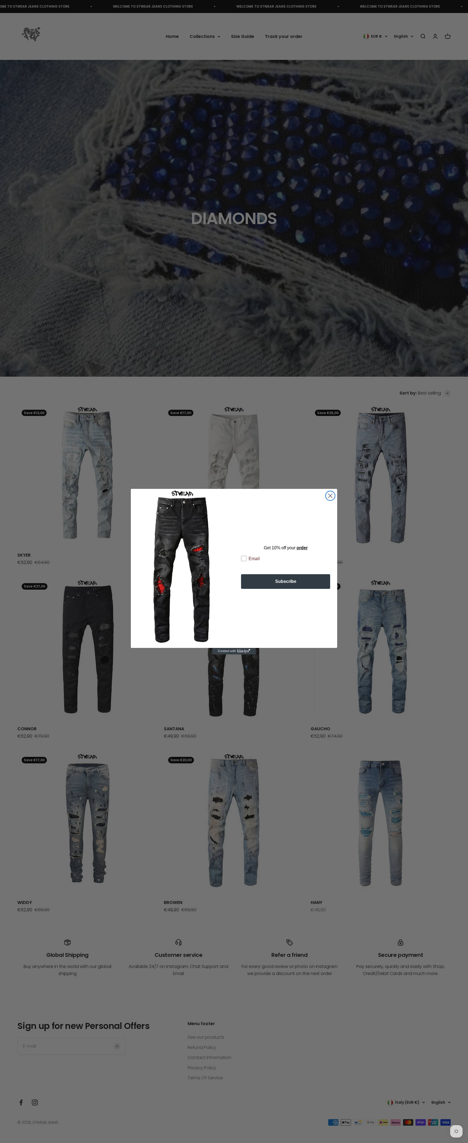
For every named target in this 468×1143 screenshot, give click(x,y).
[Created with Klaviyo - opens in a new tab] (234, 651)
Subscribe (285, 581)
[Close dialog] (330, 496)
